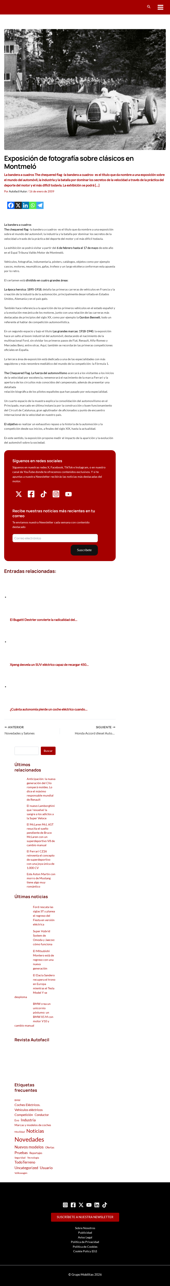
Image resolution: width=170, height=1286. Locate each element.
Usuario (46, 1167)
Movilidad (20, 1131)
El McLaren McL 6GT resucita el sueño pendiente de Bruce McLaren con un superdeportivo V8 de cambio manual (41, 835)
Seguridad (20, 1157)
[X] (18, 205)
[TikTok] (104, 1205)
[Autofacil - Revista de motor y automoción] (19, 7)
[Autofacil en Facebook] (31, 497)
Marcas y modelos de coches (33, 1125)
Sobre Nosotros (85, 1228)
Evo (17, 1120)
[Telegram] (40, 205)
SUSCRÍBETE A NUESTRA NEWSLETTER (85, 1217)
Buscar (48, 750)
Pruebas (21, 1152)
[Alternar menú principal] (160, 7)
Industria (28, 1120)
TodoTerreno (25, 1162)
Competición (24, 1115)
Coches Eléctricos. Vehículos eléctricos (29, 1107)
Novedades (29, 1139)
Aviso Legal (85, 1237)
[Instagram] (65, 1205)
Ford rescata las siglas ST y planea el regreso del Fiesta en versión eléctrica (44, 915)
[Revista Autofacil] (35, 1058)
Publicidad (85, 1232)
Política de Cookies (85, 1246)
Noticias (35, 1131)
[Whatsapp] (32, 205)
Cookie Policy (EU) (85, 1251)
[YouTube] (89, 1205)
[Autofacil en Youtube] (68, 496)
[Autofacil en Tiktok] (43, 496)
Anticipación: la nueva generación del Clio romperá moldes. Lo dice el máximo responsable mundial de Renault (41, 789)
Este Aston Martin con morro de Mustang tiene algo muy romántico (41, 880)
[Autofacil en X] (18, 496)
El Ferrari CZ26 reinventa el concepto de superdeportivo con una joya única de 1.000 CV (41, 859)
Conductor (42, 1115)
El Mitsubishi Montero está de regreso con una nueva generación (43, 959)
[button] (149, 6)
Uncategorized (26, 1168)
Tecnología (33, 1157)
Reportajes (35, 1153)
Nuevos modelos (29, 1146)
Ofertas (49, 1147)
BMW (17, 1100)
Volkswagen (21, 1172)
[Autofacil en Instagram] (56, 497)
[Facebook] (11, 205)
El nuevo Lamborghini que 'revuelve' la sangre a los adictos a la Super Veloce (41, 812)
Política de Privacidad (85, 1242)
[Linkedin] (25, 205)
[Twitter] (81, 1205)
